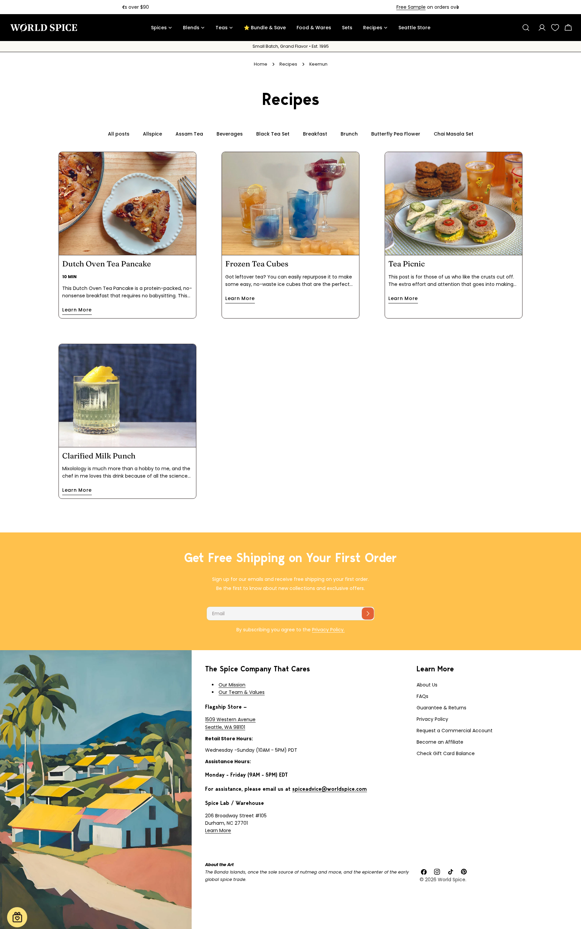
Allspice (152, 134)
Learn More (218, 830)
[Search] (526, 27)
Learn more (77, 309)
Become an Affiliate (440, 742)
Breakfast (315, 134)
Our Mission (232, 684)
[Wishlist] (555, 27)
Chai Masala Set (453, 134)
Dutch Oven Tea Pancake (106, 263)
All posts (118, 134)
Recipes (288, 64)
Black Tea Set (272, 134)
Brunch (349, 134)
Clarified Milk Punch (98, 455)
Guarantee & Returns (441, 707)
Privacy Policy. (328, 629)
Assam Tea (189, 134)
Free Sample (268, 7)
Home (260, 64)
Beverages (230, 134)
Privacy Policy (432, 719)
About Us (427, 684)
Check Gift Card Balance (446, 753)
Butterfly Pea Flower (395, 134)
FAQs (422, 696)
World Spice (451, 879)
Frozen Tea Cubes (256, 263)
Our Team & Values (242, 692)
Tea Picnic (406, 263)
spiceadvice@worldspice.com (329, 789)
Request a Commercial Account (455, 730)
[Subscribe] (368, 613)
